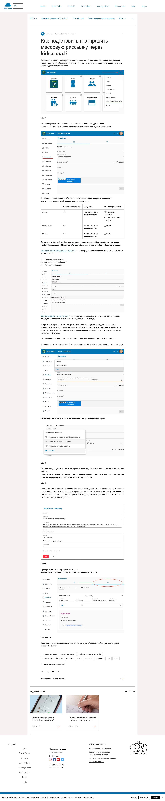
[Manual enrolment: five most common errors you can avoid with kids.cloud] (82, 704)
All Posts (33, 18)
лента (79, 658)
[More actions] (122, 33)
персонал (88, 658)
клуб (108, 658)
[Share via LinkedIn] (53, 672)
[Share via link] (58, 672)
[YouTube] (58, 759)
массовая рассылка (49, 654)
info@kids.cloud (56, 752)
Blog (24, 777)
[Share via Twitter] (47, 672)
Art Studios (24, 763)
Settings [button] (134, 797)
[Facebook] (54, 759)
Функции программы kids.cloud (54, 18)
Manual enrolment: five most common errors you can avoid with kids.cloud (82, 718)
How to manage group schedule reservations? (43, 718)
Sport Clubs (24, 753)
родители (99, 658)
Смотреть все (130, 691)
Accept (155, 797)
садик (116, 658)
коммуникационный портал (52, 658)
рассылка (69, 658)
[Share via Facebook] (42, 672)
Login (24, 782)
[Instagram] (50, 759)
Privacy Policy (89, 797)
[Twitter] (62, 759)
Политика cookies (96, 762)
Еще (121, 18)
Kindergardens (24, 767)
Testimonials (24, 772)
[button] (132, 18)
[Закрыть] (162, 797)
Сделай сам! (78, 18)
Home (24, 748)
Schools (24, 758)
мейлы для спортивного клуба (90, 654)
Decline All (144, 797)
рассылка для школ (68, 654)
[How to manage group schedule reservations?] (46, 704)
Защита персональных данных (101, 18)
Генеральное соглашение (100, 748)
